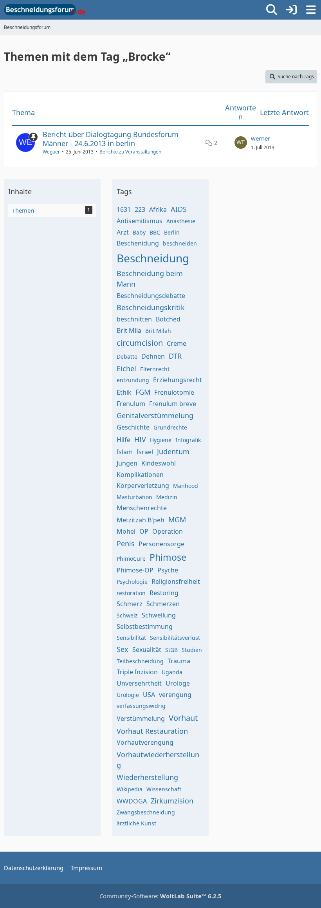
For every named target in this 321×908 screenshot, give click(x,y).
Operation (167, 531)
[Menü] (311, 10)
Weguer (51, 151)
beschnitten (134, 319)
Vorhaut (183, 718)
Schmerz (129, 603)
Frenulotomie (174, 392)
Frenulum (131, 403)
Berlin (172, 232)
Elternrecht (155, 369)
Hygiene (160, 440)
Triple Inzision (137, 672)
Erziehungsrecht (177, 379)
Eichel (126, 368)
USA (149, 694)
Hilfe (123, 439)
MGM (177, 519)
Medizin (166, 497)
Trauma (179, 661)
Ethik (124, 392)
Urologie (128, 695)
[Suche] (272, 10)
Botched (168, 319)
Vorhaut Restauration (152, 731)
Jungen (127, 463)
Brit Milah (158, 330)
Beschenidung (138, 243)
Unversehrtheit (139, 683)
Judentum (173, 451)
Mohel (126, 531)
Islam (125, 452)
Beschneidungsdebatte (151, 295)
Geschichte (133, 427)
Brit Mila (129, 330)
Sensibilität (131, 637)
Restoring (164, 592)
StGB (171, 649)
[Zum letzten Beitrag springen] (240, 142)
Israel (145, 452)
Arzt (123, 232)
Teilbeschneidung (140, 661)
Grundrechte (170, 427)
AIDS (179, 209)
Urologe (178, 683)
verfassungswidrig (141, 705)
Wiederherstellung (147, 777)
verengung (175, 694)
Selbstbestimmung (145, 626)
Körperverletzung (143, 485)
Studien (192, 649)
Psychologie (132, 581)
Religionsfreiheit (175, 581)
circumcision (140, 343)
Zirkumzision (172, 800)
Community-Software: (160, 896)
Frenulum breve (172, 403)
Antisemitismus (139, 221)
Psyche (167, 570)
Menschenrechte (142, 508)
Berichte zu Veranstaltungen (130, 151)
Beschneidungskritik (151, 307)
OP (143, 531)
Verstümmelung (141, 718)
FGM (142, 392)
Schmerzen (163, 603)
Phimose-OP (135, 570)
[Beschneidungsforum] (44, 10)
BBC (155, 232)
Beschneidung (153, 258)
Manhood (185, 485)
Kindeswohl (158, 463)
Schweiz (127, 615)
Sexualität (146, 649)
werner (260, 138)
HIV (140, 439)
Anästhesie (180, 221)
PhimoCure (131, 558)
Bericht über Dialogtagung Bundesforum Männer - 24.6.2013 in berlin (111, 139)
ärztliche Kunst (136, 823)
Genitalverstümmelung (155, 415)
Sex (122, 649)
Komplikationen (140, 474)
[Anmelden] (291, 10)
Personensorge (161, 544)
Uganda (172, 672)
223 (140, 209)
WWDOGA (132, 801)
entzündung (133, 380)
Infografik (188, 440)
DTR (175, 356)
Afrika (158, 209)
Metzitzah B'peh (140, 520)
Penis (126, 543)
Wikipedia (129, 789)
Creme (176, 343)
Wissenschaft (163, 789)
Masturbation (134, 497)
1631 (124, 209)
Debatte (127, 356)
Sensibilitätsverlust (175, 637)
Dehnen (153, 356)
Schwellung (159, 615)
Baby (139, 232)
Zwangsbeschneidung (146, 812)
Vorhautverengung (145, 742)
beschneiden (180, 243)
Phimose (168, 557)
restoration (131, 593)
